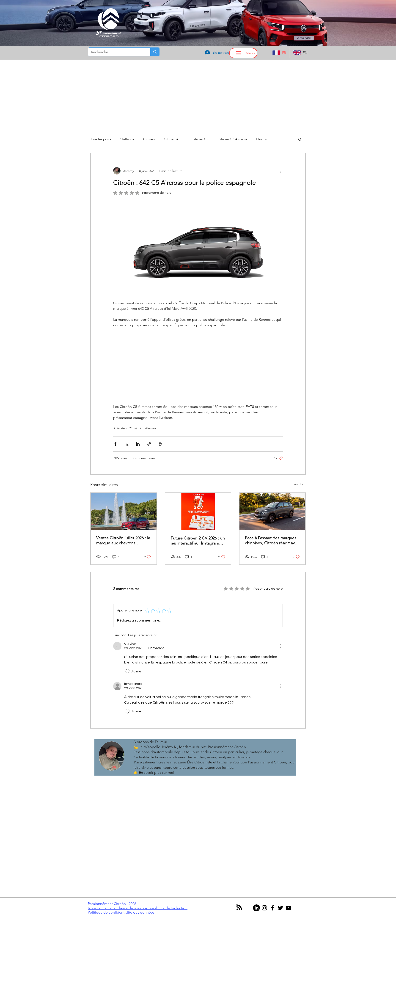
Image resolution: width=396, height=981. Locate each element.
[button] (198, 532)
